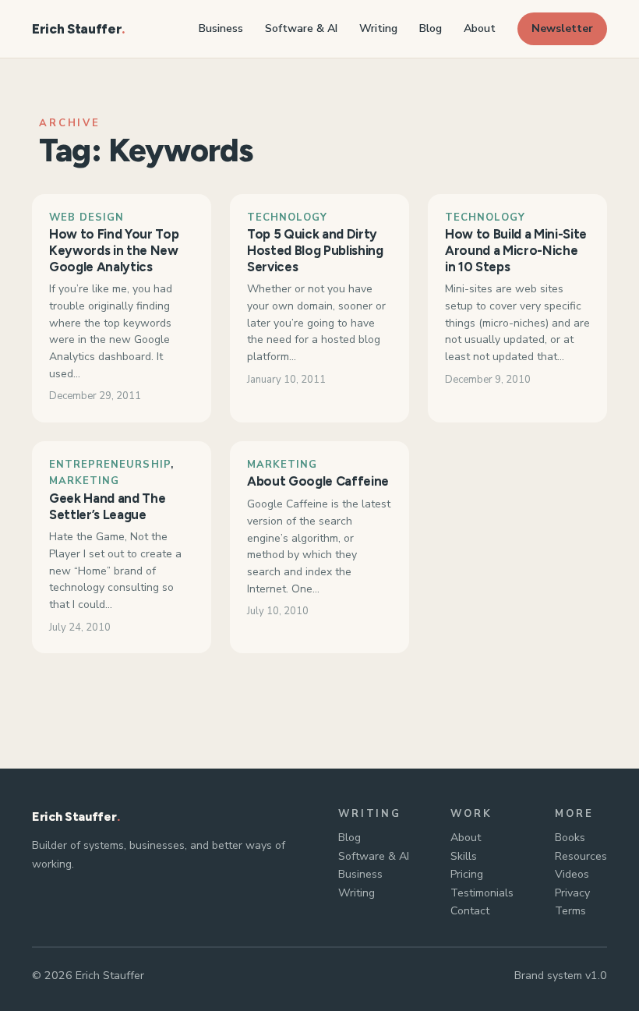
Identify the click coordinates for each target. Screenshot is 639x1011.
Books (570, 837)
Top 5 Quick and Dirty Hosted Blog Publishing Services (315, 250)
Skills (463, 856)
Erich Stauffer (77, 29)
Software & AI (373, 856)
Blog (349, 837)
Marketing (84, 481)
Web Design (86, 217)
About (465, 837)
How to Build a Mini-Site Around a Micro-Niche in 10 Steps (516, 250)
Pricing (466, 874)
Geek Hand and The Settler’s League (107, 506)
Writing (356, 893)
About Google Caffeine (318, 481)
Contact (469, 910)
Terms (570, 910)
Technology (287, 217)
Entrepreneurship (110, 465)
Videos (572, 874)
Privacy (572, 893)
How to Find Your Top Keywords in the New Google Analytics (113, 250)
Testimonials (482, 893)
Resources (581, 856)
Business (360, 874)
